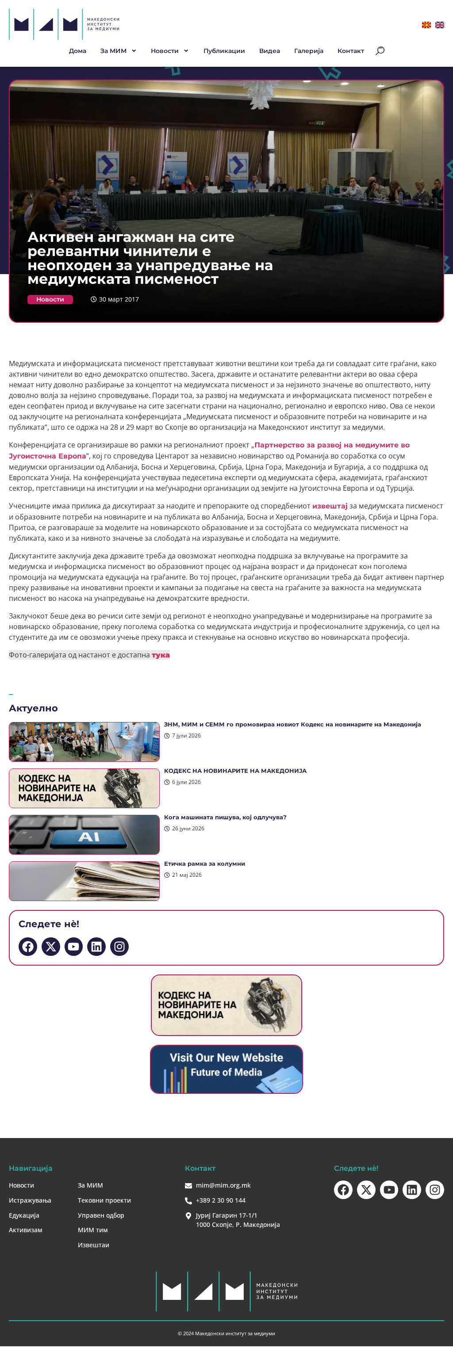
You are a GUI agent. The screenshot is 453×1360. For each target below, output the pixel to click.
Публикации (224, 50)
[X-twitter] (51, 946)
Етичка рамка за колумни (204, 863)
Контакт (351, 50)
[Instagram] (119, 946)
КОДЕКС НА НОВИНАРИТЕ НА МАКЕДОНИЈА (235, 771)
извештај (330, 506)
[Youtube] (74, 946)
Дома (77, 50)
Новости (50, 299)
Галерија (308, 50)
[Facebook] (28, 946)
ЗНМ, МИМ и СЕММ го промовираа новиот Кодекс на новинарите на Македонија (292, 724)
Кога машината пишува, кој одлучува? (225, 817)
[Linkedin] (96, 946)
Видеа (269, 50)
